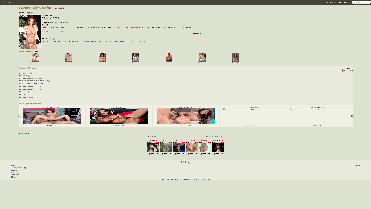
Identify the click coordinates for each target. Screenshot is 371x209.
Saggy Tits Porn (75, 41)
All (349, 68)
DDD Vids (123, 41)
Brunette (65, 22)
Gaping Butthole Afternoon (31, 78)
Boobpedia (65, 41)
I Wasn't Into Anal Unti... (186, 107)
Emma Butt (169, 63)
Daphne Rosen (35, 63)
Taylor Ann (236, 63)
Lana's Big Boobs (35, 8)
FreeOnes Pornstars (53, 41)
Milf (55, 22)
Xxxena (102, 63)
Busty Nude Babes (89, 41)
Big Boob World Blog (18, 168)
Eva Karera (68, 63)
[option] (35, 58)
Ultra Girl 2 (25, 73)
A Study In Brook (27, 97)
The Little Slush (16, 172)
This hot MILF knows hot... (252, 107)
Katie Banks (202, 63)
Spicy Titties (101, 41)
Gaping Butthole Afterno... (52, 107)
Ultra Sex (24, 75)
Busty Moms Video (134, 41)
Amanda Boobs (112, 41)
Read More (197, 33)
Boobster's (15, 170)
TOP (184, 162)
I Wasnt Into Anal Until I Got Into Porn (34, 80)
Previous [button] (19, 116)
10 (339, 68)
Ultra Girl (24, 92)
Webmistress (206, 179)
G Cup (59, 22)
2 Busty (13, 177)
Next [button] (352, 116)
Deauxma (135, 63)
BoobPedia (15, 174)
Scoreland (65, 39)
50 (346, 68)
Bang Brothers (55, 39)
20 (343, 68)
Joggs (144, 41)
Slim (51, 22)
